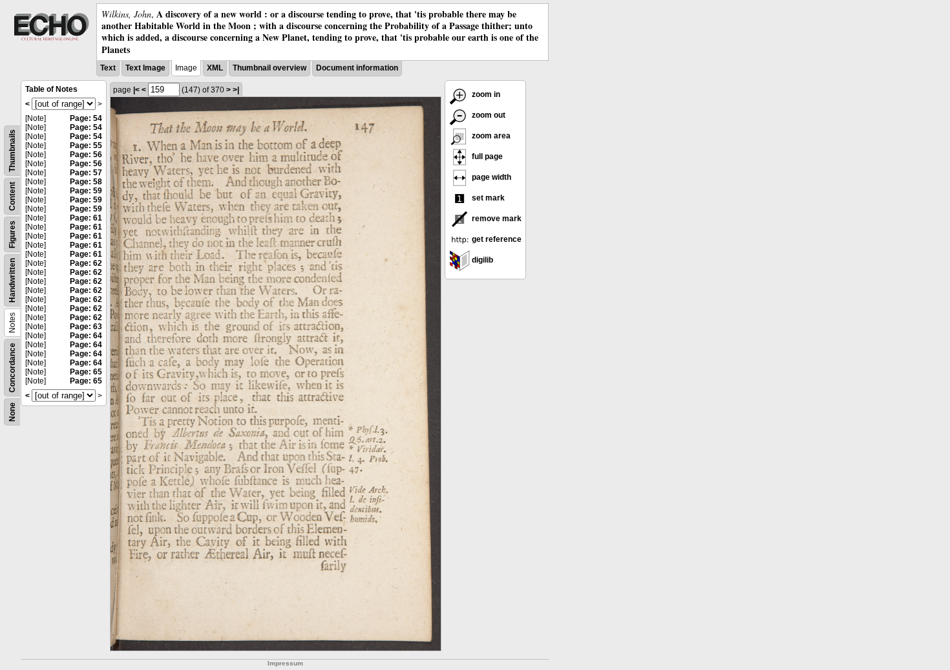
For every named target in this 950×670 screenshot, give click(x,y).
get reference (496, 239)
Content (12, 196)
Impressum (285, 663)
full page (486, 156)
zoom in (485, 94)
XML (215, 67)
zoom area (490, 135)
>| (236, 89)
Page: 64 (86, 335)
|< (136, 89)
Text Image (145, 67)
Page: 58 (86, 181)
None (12, 412)
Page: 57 (86, 172)
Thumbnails (12, 150)
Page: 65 (86, 371)
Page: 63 (86, 326)
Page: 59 (86, 190)
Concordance (12, 368)
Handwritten (12, 280)
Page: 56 (86, 154)
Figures (12, 234)
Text (108, 67)
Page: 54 (86, 118)
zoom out (487, 115)
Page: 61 (86, 217)
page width (490, 177)
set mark (487, 197)
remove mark (496, 218)
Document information (357, 67)
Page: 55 (86, 145)
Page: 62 (86, 263)
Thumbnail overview (269, 67)
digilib (481, 260)
